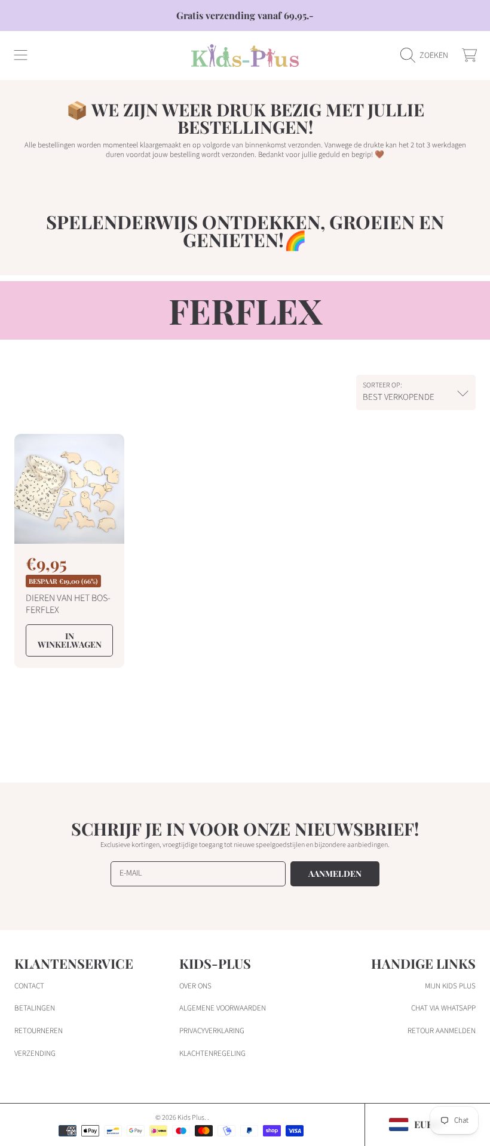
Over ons (195, 986)
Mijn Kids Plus (450, 986)
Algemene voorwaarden (222, 1008)
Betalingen (34, 1008)
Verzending (35, 1053)
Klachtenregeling (212, 1053)
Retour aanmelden (442, 1030)
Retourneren (38, 1030)
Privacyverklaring (211, 1030)
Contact (29, 986)
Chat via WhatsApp (443, 1008)
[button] (21, 55)
